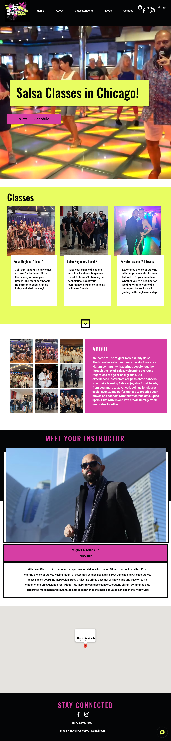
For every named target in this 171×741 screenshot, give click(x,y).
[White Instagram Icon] (164, 7)
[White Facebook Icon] (159, 7)
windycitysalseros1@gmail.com (87, 730)
